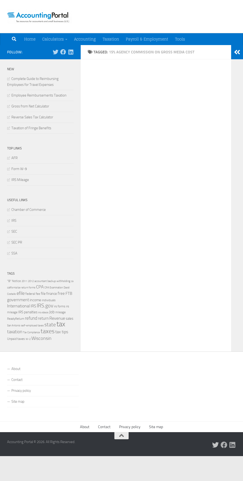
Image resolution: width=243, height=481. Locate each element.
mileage (60, 312)
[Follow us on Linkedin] (71, 52)
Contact (17, 380)
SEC (14, 231)
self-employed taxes (32, 325)
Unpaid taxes (16, 339)
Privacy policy (21, 390)
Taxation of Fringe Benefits (31, 128)
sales (69, 318)
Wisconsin (41, 338)
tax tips (61, 331)
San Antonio (13, 325)
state (50, 325)
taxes (48, 331)
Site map (17, 401)
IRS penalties (27, 312)
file (43, 293)
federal (30, 294)
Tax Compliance (31, 332)
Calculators (53, 39)
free (61, 293)
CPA (40, 287)
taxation (14, 331)
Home (30, 39)
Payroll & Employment (147, 39)
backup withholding (58, 281)
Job (52, 312)
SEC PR (16, 242)
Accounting (85, 39)
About (15, 369)
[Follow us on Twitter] (55, 52)
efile (21, 293)
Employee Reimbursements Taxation (38, 95)
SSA (14, 253)
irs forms (59, 306)
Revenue (57, 318)
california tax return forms (21, 287)
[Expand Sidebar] (237, 52)
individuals (49, 300)
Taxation (111, 39)
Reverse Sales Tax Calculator (32, 117)
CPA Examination (53, 287)
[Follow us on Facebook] (63, 52)
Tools (180, 39)
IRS (13, 220)
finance (51, 293)
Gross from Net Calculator (30, 106)
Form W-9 (19, 169)
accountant (40, 281)
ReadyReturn (15, 318)
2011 (24, 281)
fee (38, 294)
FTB (68, 293)
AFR (14, 158)
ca (72, 281)
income (35, 300)
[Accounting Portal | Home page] (39, 16)
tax (60, 324)
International (18, 306)
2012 (31, 281)
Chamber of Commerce (28, 210)
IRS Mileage (20, 180)
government (18, 299)
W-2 (28, 339)
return (43, 318)
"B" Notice (14, 281)
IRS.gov (45, 305)
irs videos (43, 312)
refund (31, 318)
